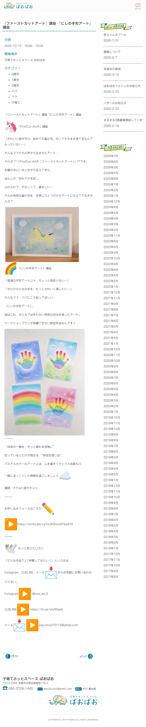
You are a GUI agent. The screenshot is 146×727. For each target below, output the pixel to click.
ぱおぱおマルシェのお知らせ (122, 86)
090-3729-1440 (21, 688)
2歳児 (15, 85)
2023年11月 (112, 235)
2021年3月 (111, 337)
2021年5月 (111, 326)
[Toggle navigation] (138, 6)
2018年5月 (111, 525)
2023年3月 (111, 252)
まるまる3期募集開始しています (123, 120)
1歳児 (15, 79)
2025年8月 (111, 178)
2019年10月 (112, 428)
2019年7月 (111, 446)
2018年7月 (111, 514)
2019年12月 (112, 417)
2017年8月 (111, 576)
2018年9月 (111, 502)
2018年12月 (112, 485)
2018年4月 (111, 531)
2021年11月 (112, 298)
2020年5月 (111, 389)
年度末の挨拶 (112, 69)
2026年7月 (111, 156)
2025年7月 (111, 184)
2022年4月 (111, 275)
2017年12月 (112, 554)
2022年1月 (111, 286)
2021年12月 (112, 292)
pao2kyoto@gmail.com (58, 689)
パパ (14, 91)
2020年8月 (111, 372)
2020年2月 (111, 406)
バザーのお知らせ (115, 103)
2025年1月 (111, 195)
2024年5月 (111, 212)
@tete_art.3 (40, 593)
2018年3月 (111, 536)
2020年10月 (112, 360)
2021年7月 (111, 315)
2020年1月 (111, 411)
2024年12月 (112, 201)
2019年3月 (111, 468)
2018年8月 (111, 508)
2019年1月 (111, 480)
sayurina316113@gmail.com (58, 625)
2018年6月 (111, 519)
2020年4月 (111, 394)
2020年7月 (111, 377)
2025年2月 (111, 190)
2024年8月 (111, 207)
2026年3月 (111, 167)
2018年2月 (111, 542)
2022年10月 (112, 258)
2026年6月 (111, 161)
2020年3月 (111, 400)
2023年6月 (111, 241)
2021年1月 (111, 343)
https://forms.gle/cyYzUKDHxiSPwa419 (45, 524)
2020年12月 (112, 349)
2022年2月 (111, 281)
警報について (112, 51)
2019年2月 (111, 474)
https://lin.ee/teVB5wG (46, 609)
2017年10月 (112, 565)
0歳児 (15, 74)
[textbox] (49, 348)
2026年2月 (111, 173)
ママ (14, 96)
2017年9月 (111, 571)
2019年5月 (111, 457)
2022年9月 (111, 264)
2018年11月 (112, 491)
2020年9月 (111, 366)
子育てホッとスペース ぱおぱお (24, 60)
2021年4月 (111, 332)
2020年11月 (112, 355)
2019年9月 (111, 434)
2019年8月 (111, 440)
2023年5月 (111, 247)
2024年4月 (111, 218)
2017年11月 (112, 559)
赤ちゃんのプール (115, 34)
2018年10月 (112, 497)
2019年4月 (111, 463)
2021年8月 (111, 309)
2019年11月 (112, 423)
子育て (16, 102)
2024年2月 (111, 229)
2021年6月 (111, 320)
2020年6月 (111, 383)
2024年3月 (111, 224)
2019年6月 (111, 451)
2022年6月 (111, 269)
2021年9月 (111, 303)
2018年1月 (111, 548)
